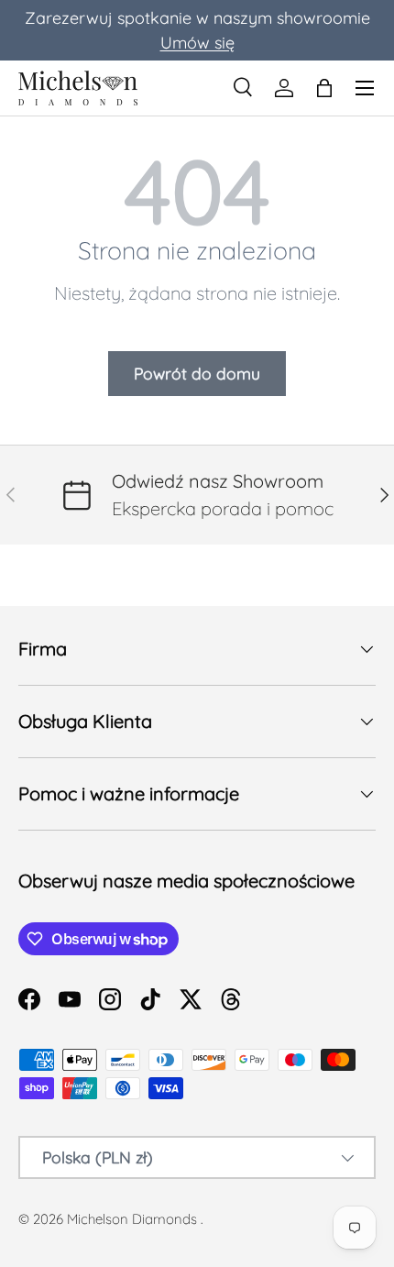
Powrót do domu (197, 373)
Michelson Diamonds (132, 1219)
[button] (324, 88)
